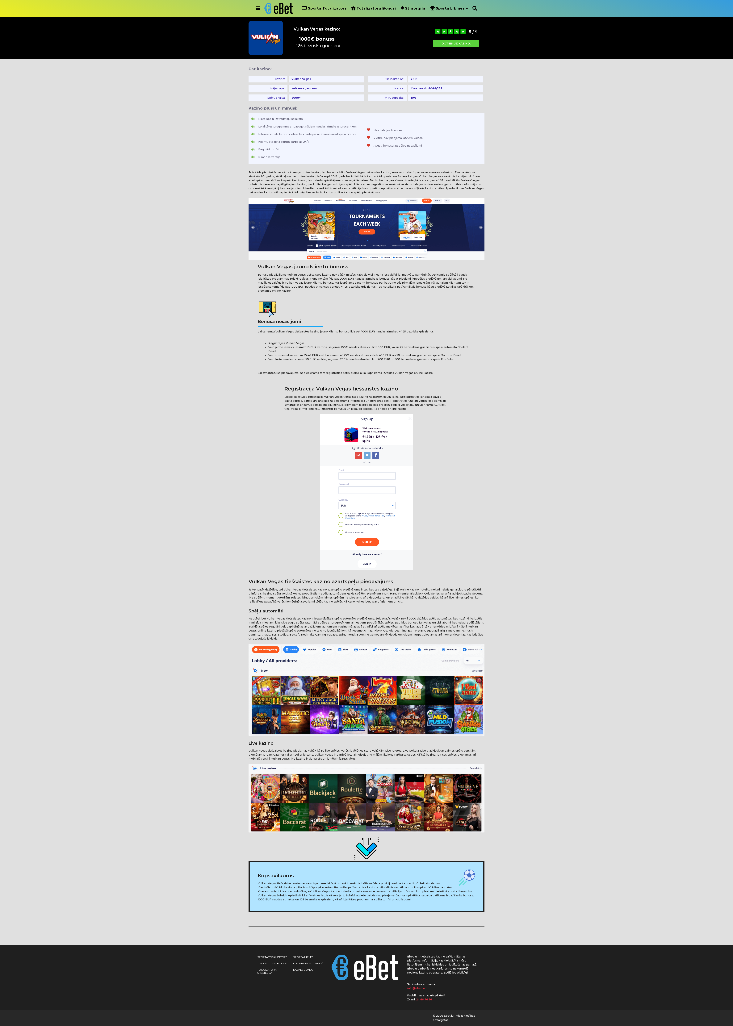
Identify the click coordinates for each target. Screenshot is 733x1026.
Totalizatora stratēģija (266, 971)
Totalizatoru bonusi (376, 8)
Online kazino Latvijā (308, 963)
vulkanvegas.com (304, 88)
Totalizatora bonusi (272, 963)
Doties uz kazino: (456, 43)
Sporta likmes (450, 8)
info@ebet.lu (416, 988)
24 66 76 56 (424, 999)
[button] (258, 8)
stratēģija (415, 8)
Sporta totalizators (327, 8)
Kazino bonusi (303, 969)
